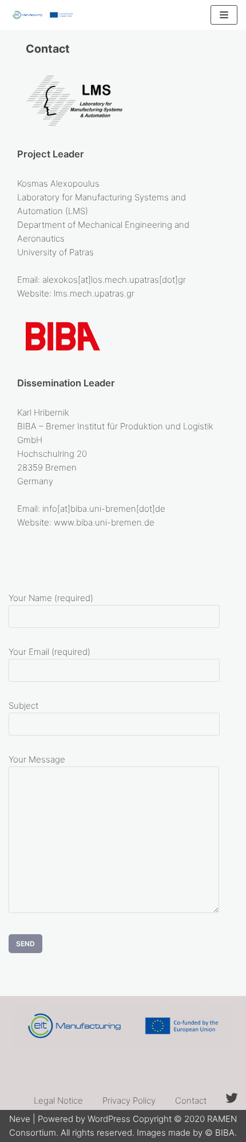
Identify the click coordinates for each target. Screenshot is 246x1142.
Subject (23, 705)
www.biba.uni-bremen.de (104, 522)
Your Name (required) (51, 597)
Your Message (37, 759)
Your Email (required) (49, 651)
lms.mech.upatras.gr (94, 293)
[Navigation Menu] (224, 15)
